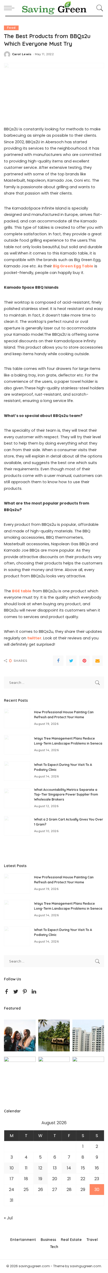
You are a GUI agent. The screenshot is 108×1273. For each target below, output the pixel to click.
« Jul (8, 1218)
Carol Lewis (22, 54)
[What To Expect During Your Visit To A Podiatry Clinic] (17, 771)
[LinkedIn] (33, 991)
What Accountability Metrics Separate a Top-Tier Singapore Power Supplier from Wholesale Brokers (66, 794)
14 (69, 1168)
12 (40, 1168)
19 (40, 1179)
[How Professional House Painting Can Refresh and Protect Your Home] (17, 718)
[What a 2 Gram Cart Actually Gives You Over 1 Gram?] (17, 826)
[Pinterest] (84, 660)
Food (11, 27)
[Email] (97, 660)
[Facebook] (58, 660)
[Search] (99, 8)
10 (12, 1168)
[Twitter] (71, 660)
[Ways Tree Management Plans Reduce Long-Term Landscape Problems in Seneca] (17, 745)
